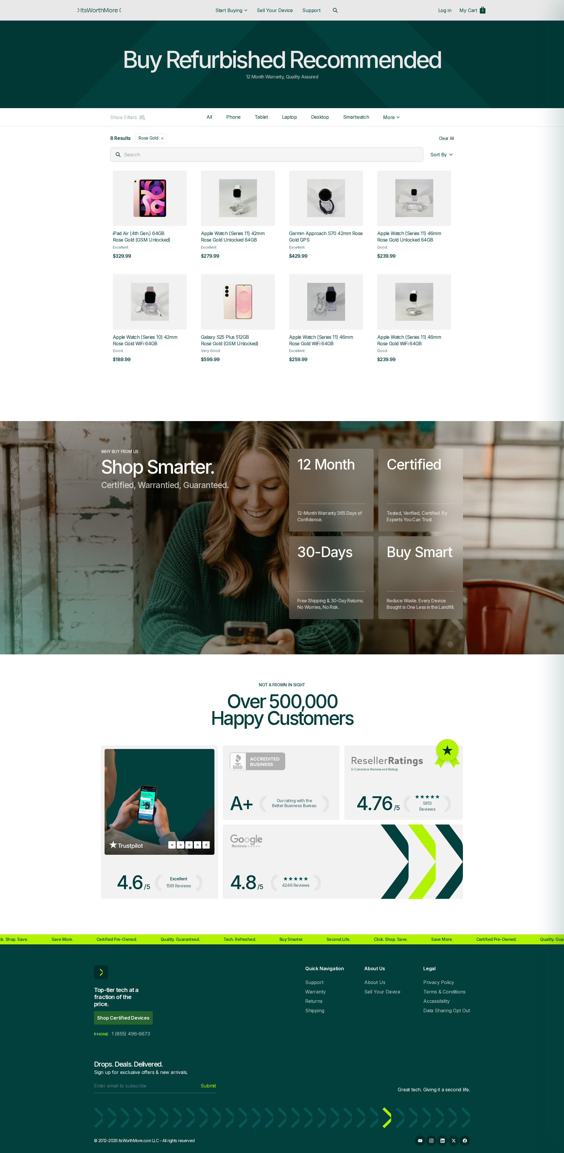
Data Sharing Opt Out (446, 1010)
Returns (314, 1001)
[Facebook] (464, 1140)
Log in (444, 10)
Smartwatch (356, 117)
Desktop (320, 117)
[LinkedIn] (442, 1140)
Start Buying (228, 10)
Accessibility (436, 1001)
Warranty (315, 992)
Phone (233, 117)
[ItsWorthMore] (99, 10)
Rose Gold (151, 138)
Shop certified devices (123, 1018)
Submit (208, 1086)
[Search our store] (335, 10)
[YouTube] (420, 1140)
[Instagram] (431, 1140)
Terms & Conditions (444, 992)
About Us (374, 982)
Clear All (446, 138)
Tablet (261, 117)
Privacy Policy (438, 982)
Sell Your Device (275, 10)
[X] (453, 1140)
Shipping (314, 1010)
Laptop (289, 117)
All (209, 117)
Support (311, 10)
